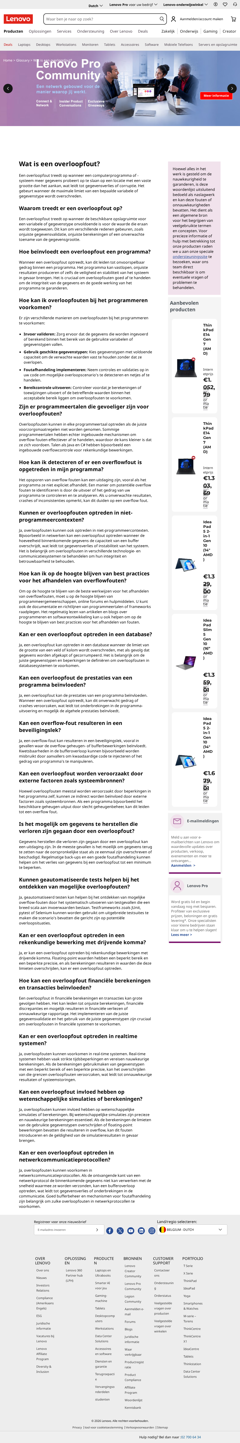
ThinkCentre (192, 1329)
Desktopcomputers (105, 1318)
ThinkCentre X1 (192, 1338)
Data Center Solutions (103, 1338)
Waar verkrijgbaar (133, 1352)
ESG (39, 1316)
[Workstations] (78, 44)
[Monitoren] (100, 44)
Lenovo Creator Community (133, 1271)
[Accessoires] (141, 44)
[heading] (209, 344)
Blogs (128, 1329)
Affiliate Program (131, 1390)
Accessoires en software (103, 1351)
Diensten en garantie (103, 1364)
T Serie (188, 1266)
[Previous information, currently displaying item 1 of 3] (8, 88)
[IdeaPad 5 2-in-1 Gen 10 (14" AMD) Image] (186, 565)
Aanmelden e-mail (134, 1311)
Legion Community (133, 1299)
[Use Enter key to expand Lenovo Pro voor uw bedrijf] (156, 4)
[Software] (160, 44)
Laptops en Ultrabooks (103, 1273)
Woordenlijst (133, 1400)
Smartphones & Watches (193, 1306)
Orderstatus (162, 1295)
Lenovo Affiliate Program (42, 1354)
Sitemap (162, 1427)
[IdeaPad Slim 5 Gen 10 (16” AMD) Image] (186, 663)
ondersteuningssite (190, 256)
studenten (102, 1399)
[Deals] (14, 44)
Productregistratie (134, 1364)
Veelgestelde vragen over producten (163, 1308)
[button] (216, 4)
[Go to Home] (18, 19)
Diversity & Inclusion (43, 1369)
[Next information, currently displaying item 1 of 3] (232, 88)
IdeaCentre (191, 1349)
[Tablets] (117, 44)
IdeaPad (189, 1288)
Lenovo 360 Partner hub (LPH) (74, 1275)
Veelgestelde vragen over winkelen (163, 1326)
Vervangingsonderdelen (105, 1389)
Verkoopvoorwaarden (140, 1427)
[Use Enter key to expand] (226, 19)
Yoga (187, 1296)
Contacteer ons (162, 1273)
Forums (130, 1322)
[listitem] (194, 366)
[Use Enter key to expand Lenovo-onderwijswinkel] (206, 4)
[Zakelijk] (176, 31)
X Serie (188, 1273)
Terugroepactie (105, 1376)
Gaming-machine (101, 1298)
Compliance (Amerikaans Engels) (45, 1303)
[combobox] (101, 19)
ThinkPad (190, 1281)
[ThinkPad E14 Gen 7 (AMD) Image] (186, 368)
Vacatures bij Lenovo (45, 1338)
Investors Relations (42, 1288)
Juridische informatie (43, 1326)
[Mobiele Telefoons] (194, 44)
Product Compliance (133, 1377)
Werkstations (104, 1328)
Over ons (42, 1270)
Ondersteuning (164, 1285)
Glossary (23, 60)
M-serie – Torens (190, 1318)
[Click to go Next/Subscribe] (97, 1230)
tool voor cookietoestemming (104, 1427)
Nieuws (41, 1278)
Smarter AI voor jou (102, 1285)
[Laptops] (32, 44)
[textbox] (192, 1230)
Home (7, 60)
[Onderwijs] (199, 31)
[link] (235, 5)
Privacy (77, 1427)
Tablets (100, 1308)
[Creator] (237, 31)
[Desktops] (52, 44)
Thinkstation (192, 1364)
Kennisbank (133, 1407)
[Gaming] (219, 31)
